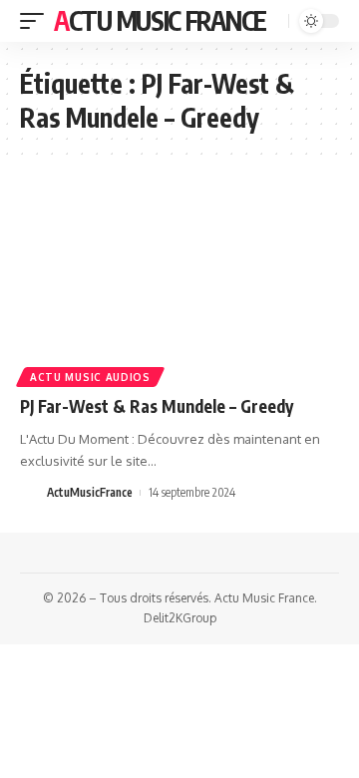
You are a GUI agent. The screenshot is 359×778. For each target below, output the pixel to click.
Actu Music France (160, 20)
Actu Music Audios (90, 377)
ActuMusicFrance (90, 492)
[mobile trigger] (37, 21)
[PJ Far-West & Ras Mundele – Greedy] (179, 285)
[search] (271, 21)
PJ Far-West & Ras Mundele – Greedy (156, 406)
